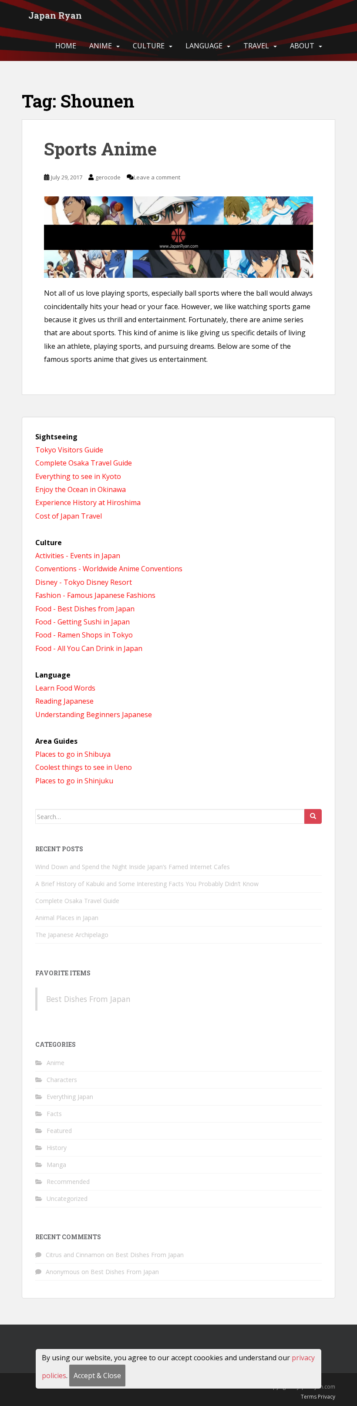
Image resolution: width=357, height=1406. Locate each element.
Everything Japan (70, 1096)
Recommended (68, 1181)
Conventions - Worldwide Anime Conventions (108, 568)
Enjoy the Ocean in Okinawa (80, 489)
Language (203, 46)
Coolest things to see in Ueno (83, 767)
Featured (59, 1130)
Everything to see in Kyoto (78, 476)
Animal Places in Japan (66, 918)
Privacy (326, 1396)
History (57, 1147)
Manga (56, 1164)
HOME (65, 46)
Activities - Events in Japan (77, 555)
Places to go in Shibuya (73, 754)
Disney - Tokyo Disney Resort (83, 582)
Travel (256, 46)
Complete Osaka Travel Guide (83, 463)
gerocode (108, 177)
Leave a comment (157, 177)
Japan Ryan (55, 15)
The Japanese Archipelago (71, 935)
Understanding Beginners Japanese (93, 714)
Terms (309, 1396)
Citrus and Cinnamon (75, 1255)
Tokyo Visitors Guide (69, 450)
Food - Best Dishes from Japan (85, 609)
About (302, 46)
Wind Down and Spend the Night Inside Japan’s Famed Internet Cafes (132, 867)
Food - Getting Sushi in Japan (82, 622)
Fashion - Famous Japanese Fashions (95, 595)
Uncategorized (67, 1198)
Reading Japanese (64, 701)
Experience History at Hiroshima (88, 502)
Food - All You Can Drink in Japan (88, 648)
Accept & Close (97, 1375)
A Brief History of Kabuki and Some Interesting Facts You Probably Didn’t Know (147, 884)
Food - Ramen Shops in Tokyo (84, 635)
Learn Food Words (65, 688)
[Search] (313, 816)
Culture (149, 46)
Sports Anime (100, 148)
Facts (54, 1113)
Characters (62, 1080)
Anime (100, 46)
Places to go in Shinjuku (74, 781)
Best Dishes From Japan (88, 999)
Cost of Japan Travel (68, 516)
